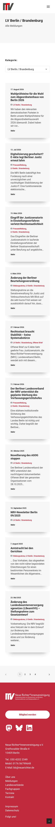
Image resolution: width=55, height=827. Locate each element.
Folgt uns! (10, 816)
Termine (9, 793)
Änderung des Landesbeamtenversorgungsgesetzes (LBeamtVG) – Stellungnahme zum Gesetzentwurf (27, 608)
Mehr (13, 131)
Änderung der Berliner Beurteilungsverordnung (25, 279)
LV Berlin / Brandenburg (22, 105)
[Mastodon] (9, 728)
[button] (48, 6)
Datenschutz (12, 810)
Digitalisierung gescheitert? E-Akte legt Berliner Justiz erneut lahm (27, 157)
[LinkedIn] (29, 728)
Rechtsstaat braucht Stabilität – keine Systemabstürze (22, 334)
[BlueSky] (19, 728)
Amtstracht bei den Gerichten (22, 550)
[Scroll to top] (49, 820)
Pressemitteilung (19, 165)
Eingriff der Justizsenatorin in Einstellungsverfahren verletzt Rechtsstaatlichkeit (27, 220)
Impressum (11, 806)
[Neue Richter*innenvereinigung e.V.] (27, 6)
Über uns (10, 776)
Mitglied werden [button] (27, 714)
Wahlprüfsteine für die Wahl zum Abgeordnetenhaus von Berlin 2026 (27, 97)
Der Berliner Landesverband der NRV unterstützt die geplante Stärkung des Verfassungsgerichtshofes (27, 393)
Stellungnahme (19, 286)
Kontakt (9, 797)
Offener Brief (38, 343)
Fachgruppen (12, 788)
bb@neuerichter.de (23, 767)
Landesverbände (14, 784)
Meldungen (11, 780)
